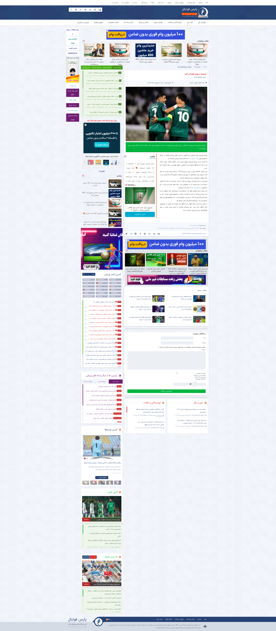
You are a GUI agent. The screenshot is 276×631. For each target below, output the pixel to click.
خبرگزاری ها (197, 67)
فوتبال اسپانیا (117, 286)
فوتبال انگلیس (104, 286)
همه (93, 274)
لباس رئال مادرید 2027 (73, 93)
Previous (85, 445)
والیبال (119, 293)
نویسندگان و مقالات (175, 22)
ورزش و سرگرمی (83, 22)
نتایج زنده (102, 171)
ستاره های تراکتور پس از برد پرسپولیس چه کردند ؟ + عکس (103, 547)
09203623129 (72, 53)
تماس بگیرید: (73, 48)
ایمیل (204, 343)
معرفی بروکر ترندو (72, 110)
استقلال (119, 283)
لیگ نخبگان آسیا (193, 158)
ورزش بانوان (91, 293)
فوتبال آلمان (118, 290)
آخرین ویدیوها (111, 429)
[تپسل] (107, 31)
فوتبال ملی (201, 22)
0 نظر (191, 83)
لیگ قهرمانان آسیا (196, 188)
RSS (152, 3)
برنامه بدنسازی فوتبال (72, 117)
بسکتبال (92, 290)
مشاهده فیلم (103, 477)
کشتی (106, 293)
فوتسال (105, 280)
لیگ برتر (190, 22)
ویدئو (200, 3)
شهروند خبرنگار (179, 3)
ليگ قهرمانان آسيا (179, 228)
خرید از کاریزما (140, 214)
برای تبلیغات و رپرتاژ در (73, 31)
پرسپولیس (104, 283)
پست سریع (72, 105)
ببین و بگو (198, 402)
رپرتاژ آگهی (144, 3)
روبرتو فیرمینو (188, 228)
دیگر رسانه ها (191, 3)
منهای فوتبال (98, 22)
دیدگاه (203, 350)
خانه (207, 3)
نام (204, 338)
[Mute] (130, 202)
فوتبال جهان (158, 22)
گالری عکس (118, 296)
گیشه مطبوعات (113, 22)
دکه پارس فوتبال (111, 556)
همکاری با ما (125, 3)
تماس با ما (115, 3)
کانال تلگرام (168, 619)
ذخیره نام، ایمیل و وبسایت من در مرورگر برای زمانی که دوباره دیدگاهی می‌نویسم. (200, 376)
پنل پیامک (73, 85)
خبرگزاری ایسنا (193, 225)
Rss (109, 619)
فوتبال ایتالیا (91, 286)
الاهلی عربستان (195, 228)
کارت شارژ (160, 3)
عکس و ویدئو (144, 22)
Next (118, 445)
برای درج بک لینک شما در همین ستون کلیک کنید (102, 120)
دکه (93, 296)
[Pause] (127, 202)
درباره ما (135, 3)
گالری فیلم (105, 296)
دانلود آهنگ (72, 100)
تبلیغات (169, 3)
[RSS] (206, 403)
